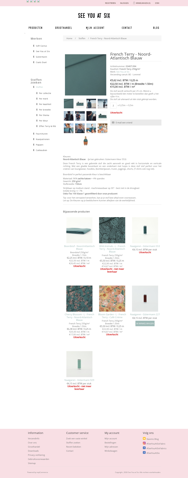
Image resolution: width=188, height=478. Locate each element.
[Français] (35, 2)
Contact (127, 28)
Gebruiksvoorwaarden (38, 459)
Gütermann (41, 57)
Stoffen (39, 87)
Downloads (33, 450)
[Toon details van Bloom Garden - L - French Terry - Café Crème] (112, 298)
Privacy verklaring (36, 455)
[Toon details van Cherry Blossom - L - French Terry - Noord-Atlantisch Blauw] (79, 298)
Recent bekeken (73, 446)
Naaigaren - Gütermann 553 (145, 246)
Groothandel (63, 28)
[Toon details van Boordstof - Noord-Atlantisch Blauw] (79, 230)
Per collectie (45, 93)
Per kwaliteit (45, 104)
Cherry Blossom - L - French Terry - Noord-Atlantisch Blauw (79, 317)
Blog (156, 28)
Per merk (43, 99)
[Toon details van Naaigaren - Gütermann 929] (79, 364)
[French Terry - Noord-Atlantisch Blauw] (68, 103)
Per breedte (45, 110)
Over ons (32, 442)
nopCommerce (42, 472)
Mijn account (95, 28)
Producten (36, 28)
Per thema (44, 115)
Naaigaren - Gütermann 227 (145, 314)
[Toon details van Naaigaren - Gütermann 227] (145, 298)
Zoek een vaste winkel (76, 438)
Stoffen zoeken (73, 442)
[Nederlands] (32, 2)
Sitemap (32, 463)
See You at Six (122, 71)
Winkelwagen (111, 450)
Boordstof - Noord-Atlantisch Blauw (79, 247)
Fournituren (42, 134)
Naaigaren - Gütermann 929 (79, 380)
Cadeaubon (41, 150)
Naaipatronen (43, 139)
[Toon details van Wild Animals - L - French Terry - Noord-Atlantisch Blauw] (112, 230)
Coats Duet (41, 62)
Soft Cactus (41, 46)
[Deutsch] (39, 2)
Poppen (39, 145)
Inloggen (124, 3)
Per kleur (43, 120)
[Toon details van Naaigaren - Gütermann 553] (145, 230)
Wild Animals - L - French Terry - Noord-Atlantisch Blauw (112, 249)
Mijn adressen (111, 446)
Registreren (110, 3)
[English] (28, 2)
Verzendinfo (33, 438)
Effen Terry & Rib (47, 126)
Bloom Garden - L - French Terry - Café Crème (112, 316)
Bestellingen (110, 442)
